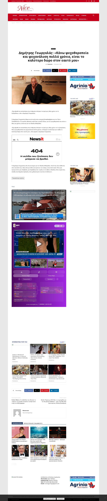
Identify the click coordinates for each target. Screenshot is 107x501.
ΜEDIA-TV (18, 22)
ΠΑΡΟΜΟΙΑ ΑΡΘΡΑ (17, 423)
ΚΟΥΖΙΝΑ (15, 19)
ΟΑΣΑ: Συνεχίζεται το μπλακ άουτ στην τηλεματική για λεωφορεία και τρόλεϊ (38, 459)
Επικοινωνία (46, 1)
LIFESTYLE (56, 15)
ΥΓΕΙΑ (62, 15)
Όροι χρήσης (29, 1)
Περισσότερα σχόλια (18, 178)
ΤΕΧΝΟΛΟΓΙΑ (70, 15)
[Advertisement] (66, 7)
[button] (93, 15)
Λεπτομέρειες (60, 498)
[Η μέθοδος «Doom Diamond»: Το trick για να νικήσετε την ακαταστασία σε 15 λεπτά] (57, 451)
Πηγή (13, 186)
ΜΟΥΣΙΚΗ (49, 19)
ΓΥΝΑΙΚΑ (83, 15)
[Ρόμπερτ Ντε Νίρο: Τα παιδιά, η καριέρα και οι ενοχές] (20, 451)
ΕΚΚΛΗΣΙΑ (65, 19)
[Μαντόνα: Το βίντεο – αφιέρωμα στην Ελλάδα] (57, 432)
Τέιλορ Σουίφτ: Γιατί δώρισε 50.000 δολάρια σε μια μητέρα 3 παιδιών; (19, 441)
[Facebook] (86, 1)
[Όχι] (105, 498)
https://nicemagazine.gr (27, 412)
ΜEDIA (49, 15)
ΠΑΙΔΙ (21, 19)
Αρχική (13, 22)
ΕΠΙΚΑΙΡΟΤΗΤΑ (23, 15)
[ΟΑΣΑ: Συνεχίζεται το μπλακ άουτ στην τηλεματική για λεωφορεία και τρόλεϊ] (38, 451)
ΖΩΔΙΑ (27, 19)
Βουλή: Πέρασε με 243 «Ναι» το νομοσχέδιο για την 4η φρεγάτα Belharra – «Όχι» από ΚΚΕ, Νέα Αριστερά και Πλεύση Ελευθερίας (53, 401)
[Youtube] (91, 1)
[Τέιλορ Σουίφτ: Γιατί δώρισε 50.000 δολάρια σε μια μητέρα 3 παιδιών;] (20, 432)
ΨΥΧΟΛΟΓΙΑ (57, 19)
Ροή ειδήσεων (53, 1)
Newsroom (50, 64)
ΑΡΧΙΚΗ (15, 15)
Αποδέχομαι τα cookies (49, 498)
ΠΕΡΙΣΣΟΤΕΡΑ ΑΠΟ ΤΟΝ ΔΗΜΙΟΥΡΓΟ (33, 423)
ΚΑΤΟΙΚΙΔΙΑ (73, 19)
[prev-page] (13, 464)
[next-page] (15, 464)
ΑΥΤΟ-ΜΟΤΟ (32, 15)
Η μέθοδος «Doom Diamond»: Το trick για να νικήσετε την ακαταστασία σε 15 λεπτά (57, 459)
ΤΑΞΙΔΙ (77, 15)
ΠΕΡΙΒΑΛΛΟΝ (40, 19)
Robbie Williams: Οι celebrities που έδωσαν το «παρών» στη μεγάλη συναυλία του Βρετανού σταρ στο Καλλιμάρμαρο (24, 401)
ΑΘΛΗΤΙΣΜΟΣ (42, 15)
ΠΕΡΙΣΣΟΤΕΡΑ (82, 19)
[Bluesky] (94, 1)
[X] (89, 1)
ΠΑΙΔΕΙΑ (33, 19)
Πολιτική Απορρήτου (37, 1)
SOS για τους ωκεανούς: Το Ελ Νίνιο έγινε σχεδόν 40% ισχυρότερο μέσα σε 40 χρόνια (37, 441)
